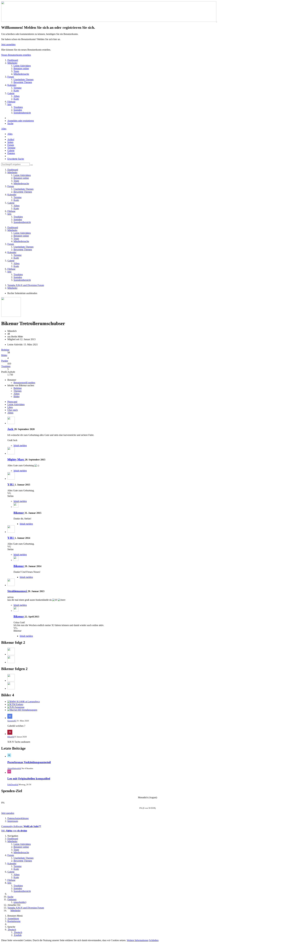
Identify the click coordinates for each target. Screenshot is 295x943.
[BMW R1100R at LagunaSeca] (23, 701)
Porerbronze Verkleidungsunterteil (29, 762)
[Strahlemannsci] (11, 585)
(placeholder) (20, 902)
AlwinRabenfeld (14, 768)
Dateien (11, 153)
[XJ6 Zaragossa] (15, 707)
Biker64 (10, 737)
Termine (11, 147)
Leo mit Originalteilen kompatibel (28, 778)
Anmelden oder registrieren (20, 120)
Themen (18, 391)
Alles (3, 128)
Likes (10, 407)
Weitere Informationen (137, 940)
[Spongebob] (11, 662)
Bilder (4, 355)
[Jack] (11, 423)
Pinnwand (12, 401)
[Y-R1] (11, 478)
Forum (10, 145)
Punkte (4, 361)
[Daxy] (11, 654)
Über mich (12, 410)
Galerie (10, 150)
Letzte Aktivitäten (16, 404)
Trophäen (5, 366)
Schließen (154, 940)
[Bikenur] (16, 506)
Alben (17, 393)
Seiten (10, 142)
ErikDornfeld (12, 784)
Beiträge (5, 349)
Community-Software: (21, 826)
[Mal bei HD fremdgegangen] (22, 710)
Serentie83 (11, 721)
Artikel (10, 139)
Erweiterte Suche (15, 158)
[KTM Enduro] (15, 704)
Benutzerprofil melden (24, 382)
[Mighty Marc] (11, 453)
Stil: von (14, 830)
